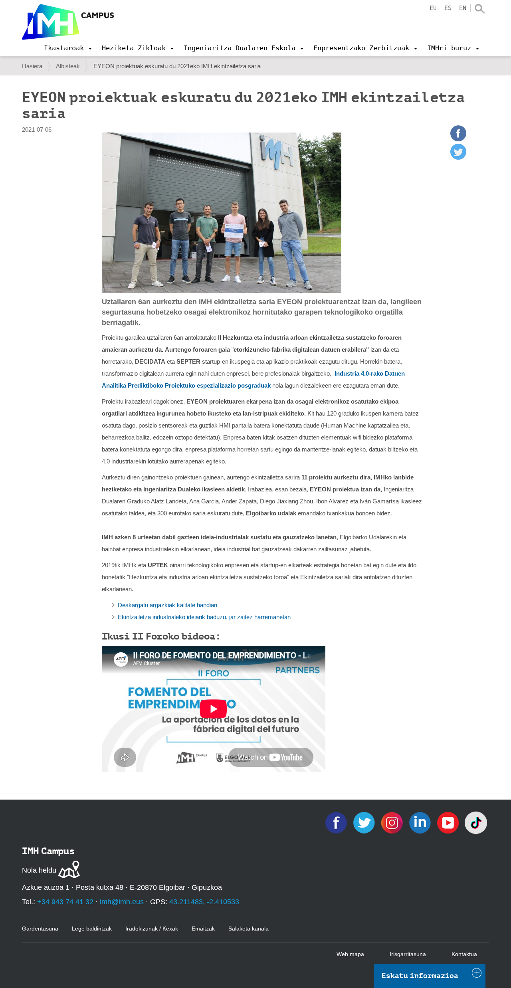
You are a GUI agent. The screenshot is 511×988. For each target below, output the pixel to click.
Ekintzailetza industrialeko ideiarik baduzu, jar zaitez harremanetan (204, 617)
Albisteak (68, 66)
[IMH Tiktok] (476, 822)
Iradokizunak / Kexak (151, 928)
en (462, 8)
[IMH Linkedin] (421, 822)
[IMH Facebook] (337, 822)
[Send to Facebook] (458, 139)
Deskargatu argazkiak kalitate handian (167, 605)
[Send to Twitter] (458, 157)
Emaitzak (203, 928)
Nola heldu (39, 870)
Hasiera (32, 66)
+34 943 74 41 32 (65, 902)
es (448, 8)
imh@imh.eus (122, 902)
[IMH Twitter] (365, 822)
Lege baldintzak (92, 928)
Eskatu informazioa (420, 976)
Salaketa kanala (248, 928)
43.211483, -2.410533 (204, 902)
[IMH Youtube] (449, 822)
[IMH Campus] (68, 22)
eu (433, 8)
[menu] (68, 48)
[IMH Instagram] (393, 822)
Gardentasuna (40, 928)
